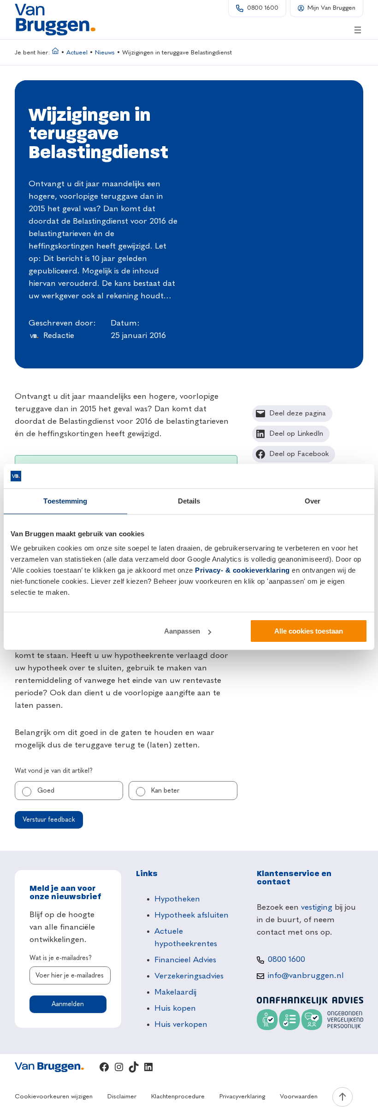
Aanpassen (182, 631)
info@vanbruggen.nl (306, 976)
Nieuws (105, 53)
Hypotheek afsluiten (191, 915)
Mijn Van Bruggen (331, 8)
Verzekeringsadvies (189, 976)
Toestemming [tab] (65, 501)
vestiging (316, 907)
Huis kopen (175, 1008)
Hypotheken (177, 899)
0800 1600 (262, 8)
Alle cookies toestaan (308, 631)
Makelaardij (175, 992)
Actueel (77, 53)
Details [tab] (189, 501)
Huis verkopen (180, 1024)
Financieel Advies (185, 960)
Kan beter (165, 791)
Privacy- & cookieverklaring (242, 570)
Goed (45, 791)
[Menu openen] (357, 30)
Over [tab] (312, 501)
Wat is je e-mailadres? (61, 958)
